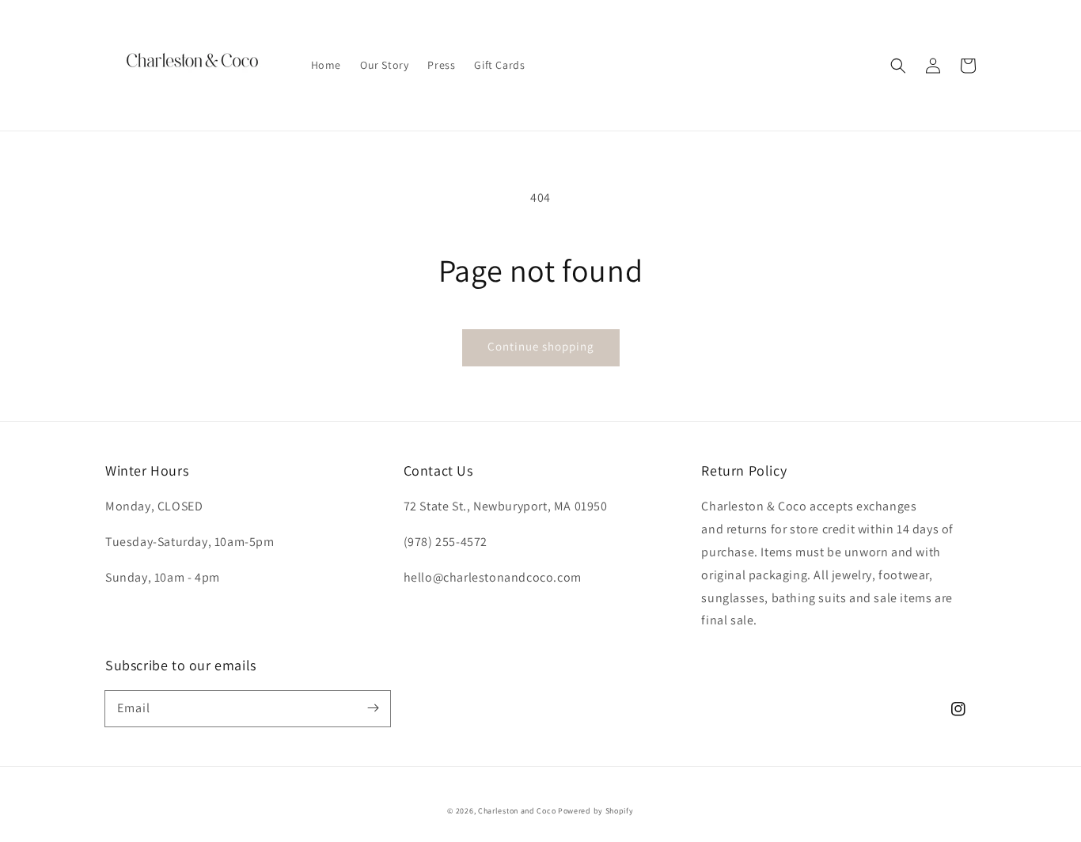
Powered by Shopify (596, 811)
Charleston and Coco (517, 811)
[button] (898, 65)
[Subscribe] (372, 708)
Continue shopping (540, 346)
